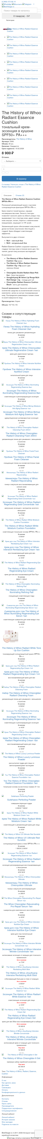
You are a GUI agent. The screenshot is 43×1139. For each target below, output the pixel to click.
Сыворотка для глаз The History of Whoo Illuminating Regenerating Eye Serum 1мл (21, 613)
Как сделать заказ (9, 1082)
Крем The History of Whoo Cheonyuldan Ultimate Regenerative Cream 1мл (21, 349)
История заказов (8, 1119)
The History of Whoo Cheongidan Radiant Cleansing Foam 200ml (21, 434)
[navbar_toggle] (5, 21)
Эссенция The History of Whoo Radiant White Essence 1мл (21, 995)
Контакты (5, 1099)
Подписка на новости (10, 1124)
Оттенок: (5, 157)
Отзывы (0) (20, 195)
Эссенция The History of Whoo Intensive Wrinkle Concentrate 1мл (21, 950)
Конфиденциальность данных (13, 1092)
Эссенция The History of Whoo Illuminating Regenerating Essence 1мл (21, 718)
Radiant (26, 1071)
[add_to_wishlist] (23, 340)
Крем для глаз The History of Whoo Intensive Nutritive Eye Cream (21, 929)
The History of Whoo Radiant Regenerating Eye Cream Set (22, 1016)
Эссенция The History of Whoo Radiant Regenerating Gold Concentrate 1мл (21, 503)
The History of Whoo (24, 139)
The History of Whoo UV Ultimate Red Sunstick (21, 839)
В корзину (21, 178)
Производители (8, 1106)
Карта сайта (6, 1103)
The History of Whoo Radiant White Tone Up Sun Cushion (21, 649)
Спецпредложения (9, 1110)
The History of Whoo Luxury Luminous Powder (21, 758)
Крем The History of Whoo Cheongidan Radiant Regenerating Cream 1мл (21, 739)
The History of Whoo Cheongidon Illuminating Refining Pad (21, 591)
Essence (33, 1071)
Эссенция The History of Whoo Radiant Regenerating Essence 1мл (21, 860)
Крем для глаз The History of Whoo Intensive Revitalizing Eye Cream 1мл (21, 548)
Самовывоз (6, 1087)
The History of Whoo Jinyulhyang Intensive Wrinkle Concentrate (21, 1038)
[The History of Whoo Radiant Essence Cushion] (24, 30)
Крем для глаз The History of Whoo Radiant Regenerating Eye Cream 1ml (21, 673)
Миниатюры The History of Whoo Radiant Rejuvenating (21, 479)
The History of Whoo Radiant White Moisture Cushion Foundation (21, 527)
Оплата (5, 1090)
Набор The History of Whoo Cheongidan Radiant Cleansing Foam (21, 694)
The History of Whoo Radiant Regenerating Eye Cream (21, 569)
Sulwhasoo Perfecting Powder (21, 799)
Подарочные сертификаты (12, 1108)
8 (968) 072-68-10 (9, 1)
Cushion (5, 1073)
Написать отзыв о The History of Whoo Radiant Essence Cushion (21, 185)
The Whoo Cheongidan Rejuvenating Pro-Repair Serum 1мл (21, 905)
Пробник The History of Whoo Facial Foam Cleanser (21, 458)
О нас (4, 1080)
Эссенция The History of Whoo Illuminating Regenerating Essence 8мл (21, 391)
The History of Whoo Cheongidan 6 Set (21, 1058)
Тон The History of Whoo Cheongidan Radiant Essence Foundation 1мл (22, 782)
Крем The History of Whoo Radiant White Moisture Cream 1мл (21, 820)
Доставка (5, 1085)
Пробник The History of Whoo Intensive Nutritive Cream (21, 370)
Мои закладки (7, 1122)
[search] (39, 10)
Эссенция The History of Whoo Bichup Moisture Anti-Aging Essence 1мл (21, 413)
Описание (8, 195)
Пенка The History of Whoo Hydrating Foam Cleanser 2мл (21, 327)
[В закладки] (6, 172)
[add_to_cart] (20, 340)
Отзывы (5, 1101)
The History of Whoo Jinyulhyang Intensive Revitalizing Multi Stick (21, 974)
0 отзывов (5, 184)
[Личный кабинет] (33, 4)
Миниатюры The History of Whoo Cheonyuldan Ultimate (21, 884)
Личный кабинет (8, 1117)
